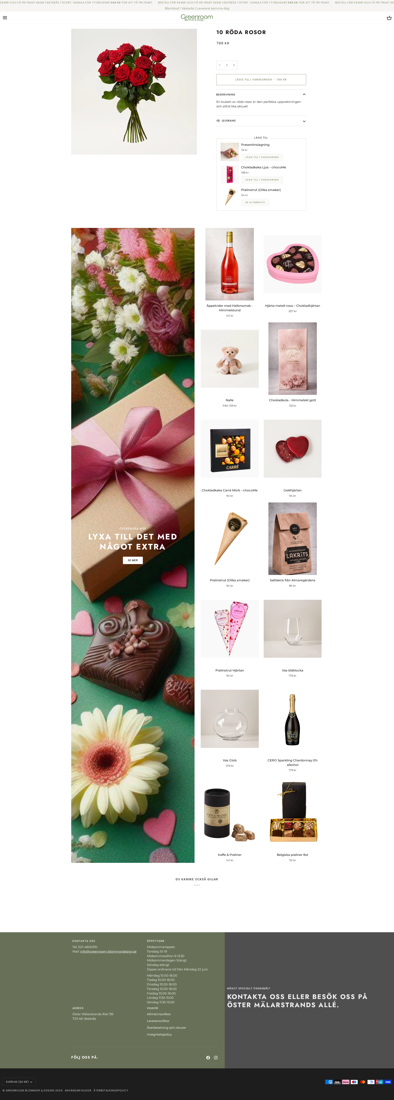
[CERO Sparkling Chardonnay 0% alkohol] (293, 719)
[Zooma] (134, 92)
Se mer (133, 560)
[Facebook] (208, 1058)
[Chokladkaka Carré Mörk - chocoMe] (230, 449)
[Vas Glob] (230, 719)
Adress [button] (78, 1008)
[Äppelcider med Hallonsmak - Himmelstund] (230, 264)
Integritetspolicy (159, 1034)
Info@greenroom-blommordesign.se (108, 951)
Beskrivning (225, 94)
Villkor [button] (152, 1008)
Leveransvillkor (158, 1021)
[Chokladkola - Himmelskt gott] (293, 358)
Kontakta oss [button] (83, 941)
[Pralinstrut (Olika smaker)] (230, 538)
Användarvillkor (78, 1090)
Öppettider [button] (155, 941)
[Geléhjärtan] (293, 449)
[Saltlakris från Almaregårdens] (293, 538)
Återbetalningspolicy (111, 1090)
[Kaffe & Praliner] (230, 813)
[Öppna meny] (8, 17)
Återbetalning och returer (166, 1028)
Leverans (228, 120)
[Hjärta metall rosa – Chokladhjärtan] (293, 264)
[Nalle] (230, 358)
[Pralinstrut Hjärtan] (230, 628)
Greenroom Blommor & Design (30, 1090)
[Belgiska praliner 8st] (293, 813)
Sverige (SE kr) (17, 1082)
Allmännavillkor (159, 1014)
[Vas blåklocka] (293, 628)
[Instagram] (216, 1058)
